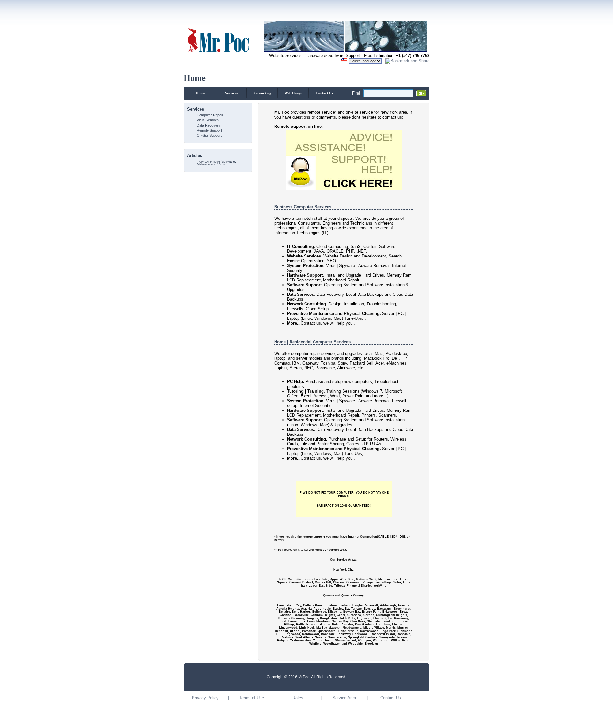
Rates (297, 697)
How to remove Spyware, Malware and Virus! (216, 163)
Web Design (293, 93)
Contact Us (324, 93)
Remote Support (209, 130)
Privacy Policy (205, 697)
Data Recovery (208, 125)
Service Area (344, 697)
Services (231, 93)
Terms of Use (251, 697)
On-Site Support (209, 135)
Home (200, 93)
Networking (262, 93)
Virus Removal (208, 120)
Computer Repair (210, 115)
